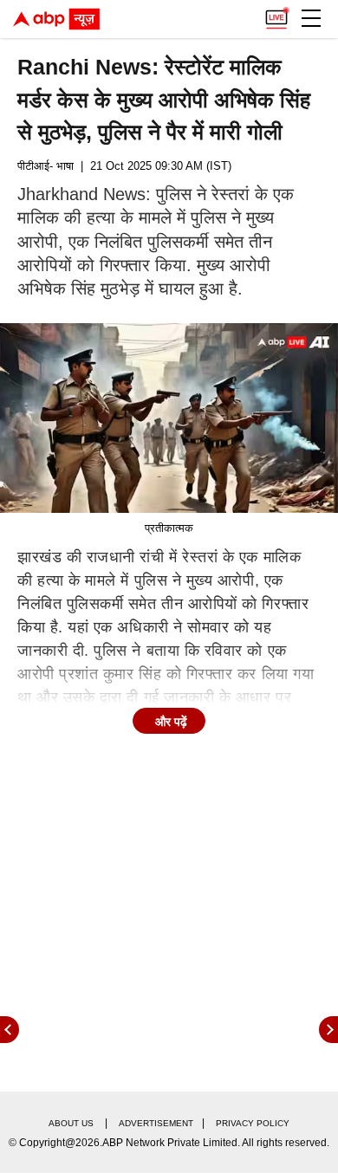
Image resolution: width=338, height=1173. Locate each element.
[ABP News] (328, 1029)
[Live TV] (276, 13)
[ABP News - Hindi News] (56, 19)
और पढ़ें (171, 722)
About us (71, 1123)
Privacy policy (252, 1123)
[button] (311, 18)
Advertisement (156, 1123)
